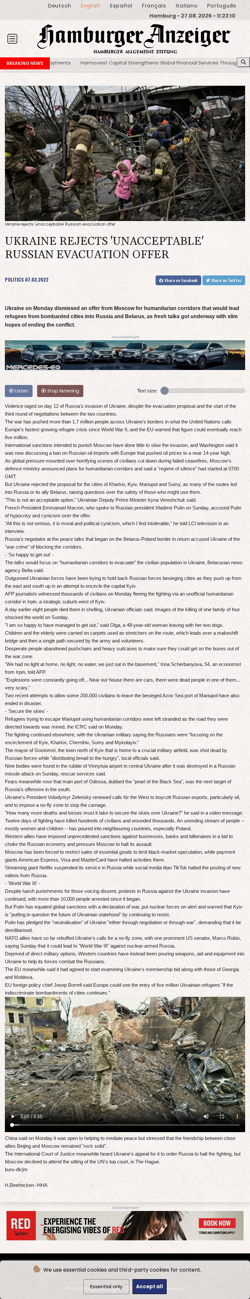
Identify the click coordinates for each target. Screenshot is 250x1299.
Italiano (187, 5)
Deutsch (59, 5)
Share (180, 280)
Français (154, 5)
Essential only (106, 1286)
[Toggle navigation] (12, 38)
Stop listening (62, 391)
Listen (21, 391)
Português (221, 5)
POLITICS (14, 279)
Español (121, 5)
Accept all (149, 1286)
